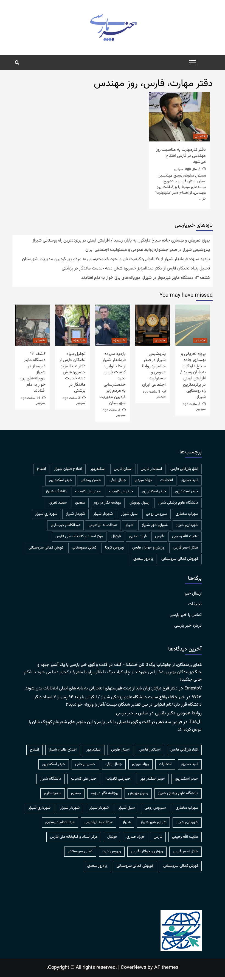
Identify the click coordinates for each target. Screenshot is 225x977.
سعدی (80, 503)
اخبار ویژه (119, 340)
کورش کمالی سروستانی (46, 548)
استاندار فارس (151, 469)
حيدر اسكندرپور (60, 480)
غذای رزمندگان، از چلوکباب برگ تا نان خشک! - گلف (158, 664)
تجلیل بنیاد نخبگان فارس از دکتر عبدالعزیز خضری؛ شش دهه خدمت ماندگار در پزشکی (136, 268)
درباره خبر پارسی (188, 626)
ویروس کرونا (114, 548)
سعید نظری (58, 503)
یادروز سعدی (143, 559)
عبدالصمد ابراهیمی (103, 525)
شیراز (129, 525)
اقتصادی (200, 136)
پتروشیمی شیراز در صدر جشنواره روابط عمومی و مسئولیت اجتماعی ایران (147, 250)
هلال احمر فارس (185, 548)
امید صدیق (189, 480)
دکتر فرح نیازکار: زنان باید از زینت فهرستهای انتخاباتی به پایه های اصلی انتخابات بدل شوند (101, 688)
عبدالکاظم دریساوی (65, 525)
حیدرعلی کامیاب (121, 491)
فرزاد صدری (138, 536)
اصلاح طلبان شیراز (68, 469)
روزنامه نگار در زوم (107, 503)
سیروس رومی (156, 514)
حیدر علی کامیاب (88, 491)
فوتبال (116, 536)
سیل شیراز (129, 514)
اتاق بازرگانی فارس (184, 469)
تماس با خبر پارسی (186, 615)
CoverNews (133, 968)
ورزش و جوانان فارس (148, 548)
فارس (159, 536)
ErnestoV (193, 688)
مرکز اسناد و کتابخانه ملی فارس (79, 536)
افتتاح (41, 469)
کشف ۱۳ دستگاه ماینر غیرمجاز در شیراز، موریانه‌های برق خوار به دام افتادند (145, 278)
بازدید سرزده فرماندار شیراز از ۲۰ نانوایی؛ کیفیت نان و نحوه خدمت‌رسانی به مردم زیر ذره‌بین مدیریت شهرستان (116, 259)
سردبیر (178, 169)
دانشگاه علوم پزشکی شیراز (178, 503)
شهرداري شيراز (46, 514)
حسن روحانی (91, 480)
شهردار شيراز (103, 514)
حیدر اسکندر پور (154, 491)
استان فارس (123, 469)
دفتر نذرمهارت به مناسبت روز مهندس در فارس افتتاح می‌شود (181, 156)
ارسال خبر (193, 593)
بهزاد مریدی (143, 480)
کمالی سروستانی (84, 548)
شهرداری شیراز (187, 525)
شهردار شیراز (75, 514)
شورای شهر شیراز (155, 525)
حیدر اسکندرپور (186, 491)
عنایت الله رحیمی (185, 536)
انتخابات (166, 480)
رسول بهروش (140, 503)
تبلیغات (195, 604)
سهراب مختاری (187, 514)
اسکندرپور (98, 469)
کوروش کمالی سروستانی (179, 559)
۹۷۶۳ (197, 697)
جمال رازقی (117, 480)
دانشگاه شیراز (56, 491)
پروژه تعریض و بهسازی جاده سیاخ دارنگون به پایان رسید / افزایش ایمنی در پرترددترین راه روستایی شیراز (121, 240)
